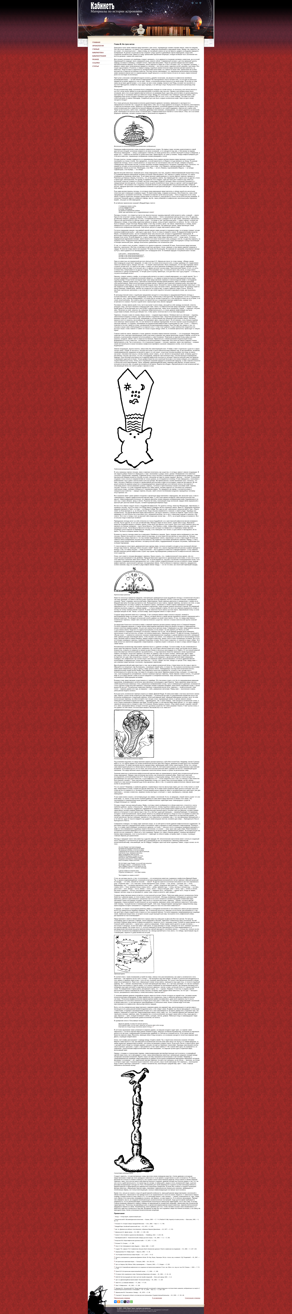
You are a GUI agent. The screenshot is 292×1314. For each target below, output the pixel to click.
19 (138, 874)
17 (130, 779)
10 (152, 547)
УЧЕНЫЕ (95, 49)
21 (175, 891)
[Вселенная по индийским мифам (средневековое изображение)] (134, 145)
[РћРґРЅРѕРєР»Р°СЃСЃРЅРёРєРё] (118, 1301)
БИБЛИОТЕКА (98, 52)
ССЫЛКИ (96, 63)
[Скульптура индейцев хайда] (134, 1172)
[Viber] (128, 1301)
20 (151, 881)
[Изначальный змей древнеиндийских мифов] (134, 757)
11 (185, 549)
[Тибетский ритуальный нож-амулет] (134, 467)
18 (122, 793)
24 (164, 991)
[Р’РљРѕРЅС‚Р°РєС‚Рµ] (115, 1301)
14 (148, 656)
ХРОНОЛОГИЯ (98, 46)
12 (175, 611)
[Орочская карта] (134, 972)
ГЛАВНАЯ (96, 42)
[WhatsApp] (131, 1301)
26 (166, 1046)
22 (179, 905)
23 (138, 915)
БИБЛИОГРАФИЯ (99, 56)
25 (153, 1026)
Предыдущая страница (122, 1298)
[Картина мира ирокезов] (134, 593)
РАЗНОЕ (95, 59)
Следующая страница (192, 1298)
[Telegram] (121, 1301)
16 (170, 707)
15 (126, 686)
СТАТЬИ (95, 66)
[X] (125, 1301)
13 (175, 632)
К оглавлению (157, 1298)
